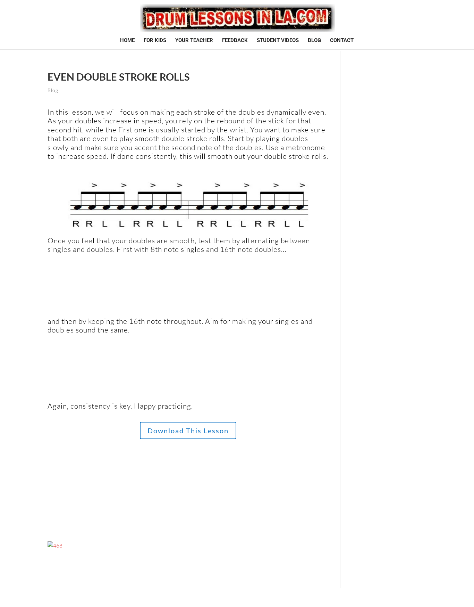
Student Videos (278, 40)
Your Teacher (194, 40)
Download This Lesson (188, 430)
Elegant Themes (78, 597)
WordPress (118, 597)
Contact (342, 40)
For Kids (155, 40)
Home (127, 40)
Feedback (235, 40)
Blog (314, 40)
